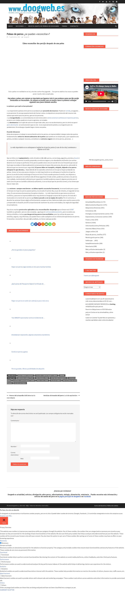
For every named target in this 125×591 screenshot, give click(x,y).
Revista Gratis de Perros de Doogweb (43, 26)
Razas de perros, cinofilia (94, 234)
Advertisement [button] (5, 573)
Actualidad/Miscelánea (93, 202)
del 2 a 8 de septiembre (60, 395)
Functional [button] (3, 552)
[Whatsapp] (50, 224)
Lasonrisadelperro (92, 299)
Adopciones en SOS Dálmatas (102, 309)
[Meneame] (43, 224)
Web (22, 459)
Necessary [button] (3, 541)
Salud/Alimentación (92, 243)
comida (68, 111)
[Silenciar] (112, 101)
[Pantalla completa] (116, 101)
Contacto (74, 26)
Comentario (15, 420)
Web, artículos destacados (94, 249)
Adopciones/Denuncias (93, 208)
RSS (27, 505)
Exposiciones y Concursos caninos (97, 217)
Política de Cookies (112, 505)
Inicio (10, 26)
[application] (101, 93)
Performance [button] (4, 559)
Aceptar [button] (2, 516)
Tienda (64, 26)
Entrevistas (89, 211)
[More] (54, 224)
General (61, 375)
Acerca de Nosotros (100, 505)
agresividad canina (23, 378)
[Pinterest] (39, 224)
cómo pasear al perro (42, 378)
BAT (72, 209)
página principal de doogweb (69, 496)
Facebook (87, 496)
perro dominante (12, 125)
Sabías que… (90, 240)
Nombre (14, 446)
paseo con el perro (42, 380)
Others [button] (2, 583)
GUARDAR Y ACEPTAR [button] (7, 590)
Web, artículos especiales (94, 252)
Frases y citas (90, 220)
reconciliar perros (20, 383)
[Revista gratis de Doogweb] (101, 136)
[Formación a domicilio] (101, 62)
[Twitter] (32, 224)
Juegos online (90, 231)
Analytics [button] (3, 566)
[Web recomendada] (101, 180)
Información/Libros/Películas (95, 226)
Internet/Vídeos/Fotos (93, 229)
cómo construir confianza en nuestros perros (63, 118)
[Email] (46, 224)
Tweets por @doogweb (91, 275)
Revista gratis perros (93, 237)
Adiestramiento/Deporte (25, 375)
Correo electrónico (15, 454)
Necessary (5, 543)
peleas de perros (56, 380)
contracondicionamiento (53, 212)
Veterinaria (89, 246)
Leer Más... (9, 516)
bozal (76, 158)
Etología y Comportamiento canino (46, 375)
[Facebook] (36, 224)
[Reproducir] (86, 101)
